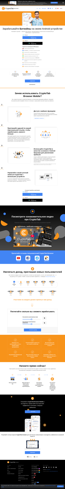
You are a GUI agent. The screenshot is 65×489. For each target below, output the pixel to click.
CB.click (32, 480)
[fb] (50, 8)
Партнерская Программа (10, 473)
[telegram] (52, 8)
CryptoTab (44, 8)
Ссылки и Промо (20, 470)
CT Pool (32, 473)
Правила (19, 473)
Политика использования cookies (23, 478)
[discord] (48, 8)
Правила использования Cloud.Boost (23, 475)
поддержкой (48, 469)
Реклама (19, 480)
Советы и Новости (21, 468)
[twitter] (54, 8)
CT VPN (32, 478)
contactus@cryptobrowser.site (53, 471)
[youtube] (57, 8)
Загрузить (33, 411)
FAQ (39, 8)
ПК (37, 8)
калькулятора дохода (50, 276)
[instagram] (55, 8)
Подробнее (32, 452)
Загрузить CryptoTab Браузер (11, 468)
